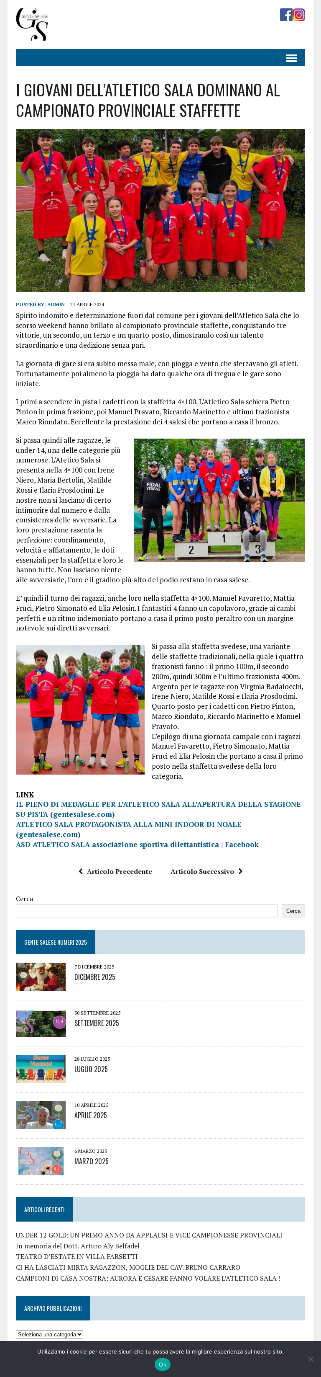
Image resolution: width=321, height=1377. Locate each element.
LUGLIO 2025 (91, 1069)
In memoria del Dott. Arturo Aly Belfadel (78, 1245)
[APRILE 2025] (41, 1123)
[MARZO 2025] (41, 1169)
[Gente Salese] (32, 34)
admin (56, 304)
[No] (310, 1359)
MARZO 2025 (91, 1161)
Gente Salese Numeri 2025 (55, 942)
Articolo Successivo (202, 871)
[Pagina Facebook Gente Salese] (286, 15)
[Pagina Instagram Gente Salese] (299, 15)
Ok (162, 1364)
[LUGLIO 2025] (41, 1077)
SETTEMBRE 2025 (96, 1023)
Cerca (24, 898)
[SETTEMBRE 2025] (41, 1031)
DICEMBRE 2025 (94, 977)
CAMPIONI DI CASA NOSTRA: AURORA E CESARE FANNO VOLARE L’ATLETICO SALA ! (148, 1278)
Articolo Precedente (119, 871)
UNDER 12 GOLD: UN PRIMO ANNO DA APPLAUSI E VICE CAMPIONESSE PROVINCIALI (149, 1235)
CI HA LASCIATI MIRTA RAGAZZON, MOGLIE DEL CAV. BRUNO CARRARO (128, 1267)
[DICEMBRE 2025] (41, 984)
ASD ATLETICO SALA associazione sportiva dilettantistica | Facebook (137, 844)
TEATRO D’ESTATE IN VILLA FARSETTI (77, 1256)
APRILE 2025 (90, 1115)
